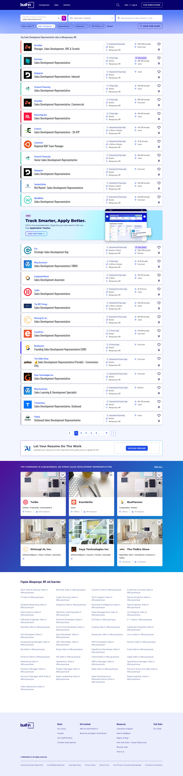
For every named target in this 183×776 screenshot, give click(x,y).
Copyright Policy (74, 765)
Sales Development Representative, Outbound (57, 406)
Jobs (56, 5)
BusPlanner (135, 502)
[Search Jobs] (64, 18)
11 (106, 433)
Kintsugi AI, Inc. (41, 549)
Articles (66, 5)
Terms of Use (104, 765)
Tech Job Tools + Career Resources (131, 742)
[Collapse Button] (158, 49)
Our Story (61, 729)
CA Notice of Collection (153, 765)
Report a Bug (122, 738)
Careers (60, 733)
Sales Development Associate (49, 280)
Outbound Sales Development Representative (57, 420)
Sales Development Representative (52, 62)
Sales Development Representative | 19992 (56, 266)
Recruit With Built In (89, 729)
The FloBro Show (138, 549)
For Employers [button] (151, 5)
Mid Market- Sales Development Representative (58, 188)
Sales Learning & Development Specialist (55, 392)
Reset (110, 26)
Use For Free (35, 234)
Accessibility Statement (56, 765)
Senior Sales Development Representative (55, 160)
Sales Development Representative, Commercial (59, 104)
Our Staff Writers (64, 738)
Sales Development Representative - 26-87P (57, 132)
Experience (64, 26)
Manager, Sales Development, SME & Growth (57, 49)
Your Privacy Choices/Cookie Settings (127, 765)
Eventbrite (86, 502)
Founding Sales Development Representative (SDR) (60, 349)
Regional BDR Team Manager (48, 146)
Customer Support (125, 729)
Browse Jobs (122, 747)
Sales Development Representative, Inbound (57, 76)
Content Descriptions (66, 742)
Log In (134, 5)
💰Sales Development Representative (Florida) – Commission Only (66, 363)
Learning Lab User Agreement (32, 765)
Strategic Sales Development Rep (51, 252)
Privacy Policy (90, 765)
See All (158, 467)
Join (126, 5)
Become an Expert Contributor (93, 733)
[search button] (118, 5)
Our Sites (157, 729)
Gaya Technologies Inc (94, 549)
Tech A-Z (120, 752)
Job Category (45, 26)
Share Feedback (123, 733)
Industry (80, 26)
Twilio (34, 502)
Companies (44, 5)
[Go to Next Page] (113, 433)
